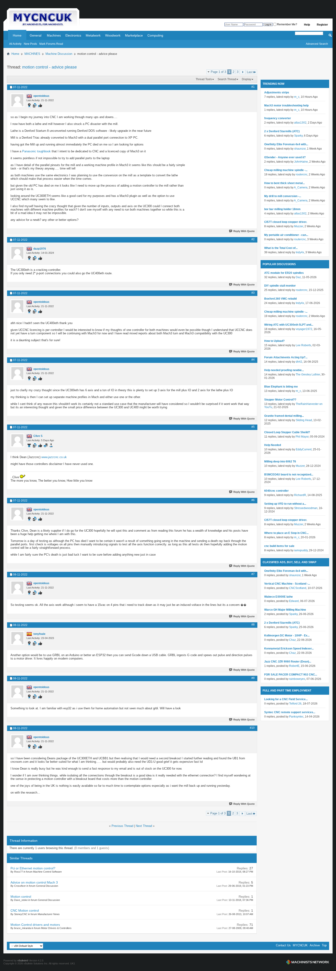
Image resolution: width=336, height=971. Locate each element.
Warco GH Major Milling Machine (285, 609)
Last (250, 72)
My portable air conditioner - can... (286, 235)
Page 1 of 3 (218, 72)
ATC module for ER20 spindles (284, 272)
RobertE (294, 666)
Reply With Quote (244, 231)
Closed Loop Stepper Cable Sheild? (287, 432)
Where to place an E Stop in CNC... (286, 533)
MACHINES (32, 53)
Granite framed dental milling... (284, 415)
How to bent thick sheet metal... (284, 183)
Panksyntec (296, 716)
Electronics (73, 35)
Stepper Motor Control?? (280, 399)
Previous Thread (122, 826)
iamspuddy (301, 550)
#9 (253, 678)
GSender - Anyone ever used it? (285, 157)
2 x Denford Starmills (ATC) (282, 131)
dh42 (299, 361)
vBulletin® (22, 960)
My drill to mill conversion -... (282, 196)
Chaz (292, 639)
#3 (253, 292)
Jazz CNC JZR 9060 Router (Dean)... (287, 661)
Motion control (21, 896)
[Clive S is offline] (17, 440)
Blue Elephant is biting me (281, 386)
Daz (298, 277)
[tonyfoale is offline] (17, 638)
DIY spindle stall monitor (280, 285)
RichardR (300, 495)
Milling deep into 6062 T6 (280, 461)
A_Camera (300, 187)
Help (307, 24)
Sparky (298, 135)
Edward (294, 601)
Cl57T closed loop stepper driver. (285, 222)
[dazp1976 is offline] (17, 253)
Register (322, 24)
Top (324, 945)
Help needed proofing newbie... (284, 370)
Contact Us (283, 945)
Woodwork (112, 35)
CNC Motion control (25, 910)
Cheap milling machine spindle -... (285, 170)
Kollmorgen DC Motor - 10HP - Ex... (286, 635)
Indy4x (300, 252)
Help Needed (272, 445)
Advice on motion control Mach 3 (34, 882)
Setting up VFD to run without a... (285, 503)
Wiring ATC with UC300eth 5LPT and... (288, 324)
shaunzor (300, 148)
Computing (155, 35)
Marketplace (134, 35)
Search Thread (227, 79)
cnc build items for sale (279, 546)
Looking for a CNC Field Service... (286, 699)
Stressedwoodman (305, 508)
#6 (253, 500)
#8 (253, 624)
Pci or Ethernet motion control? (33, 868)
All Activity (15, 43)
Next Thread (144, 826)
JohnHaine (301, 161)
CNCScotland (297, 588)
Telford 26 (295, 703)
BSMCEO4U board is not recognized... (288, 474)
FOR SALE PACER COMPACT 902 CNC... (290, 674)
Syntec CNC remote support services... (289, 712)
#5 (253, 426)
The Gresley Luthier (308, 374)
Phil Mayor (302, 436)
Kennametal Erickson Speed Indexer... (289, 648)
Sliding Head (304, 420)
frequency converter (277, 118)
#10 (252, 727)
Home (17, 35)
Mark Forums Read (51, 43)
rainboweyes (297, 679)
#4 (253, 359)
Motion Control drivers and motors (35, 924)
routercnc (301, 174)
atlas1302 (300, 122)
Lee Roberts (303, 345)
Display (246, 79)
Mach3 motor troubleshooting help (286, 105)
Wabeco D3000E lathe (278, 596)
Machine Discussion (58, 53)
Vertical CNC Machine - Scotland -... (287, 583)
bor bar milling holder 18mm (282, 209)
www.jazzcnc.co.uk (54, 457)
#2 (253, 239)
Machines (54, 35)
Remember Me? (286, 24)
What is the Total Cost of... (281, 248)
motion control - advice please (49, 67)
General (35, 35)
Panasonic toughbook (36, 151)
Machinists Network (307, 962)
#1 (253, 86)
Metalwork (93, 35)
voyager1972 (304, 329)
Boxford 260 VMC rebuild (280, 298)
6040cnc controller (276, 490)
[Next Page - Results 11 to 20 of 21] (242, 72)
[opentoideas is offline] (17, 100)
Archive (315, 945)
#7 (253, 574)
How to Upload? (274, 341)
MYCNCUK (300, 945)
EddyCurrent (304, 449)
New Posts (30, 43)
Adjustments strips (276, 92)
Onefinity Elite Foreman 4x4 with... (286, 144)
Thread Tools (204, 79)
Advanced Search (317, 43)
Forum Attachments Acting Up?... (285, 357)
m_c (296, 96)
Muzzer (298, 226)
